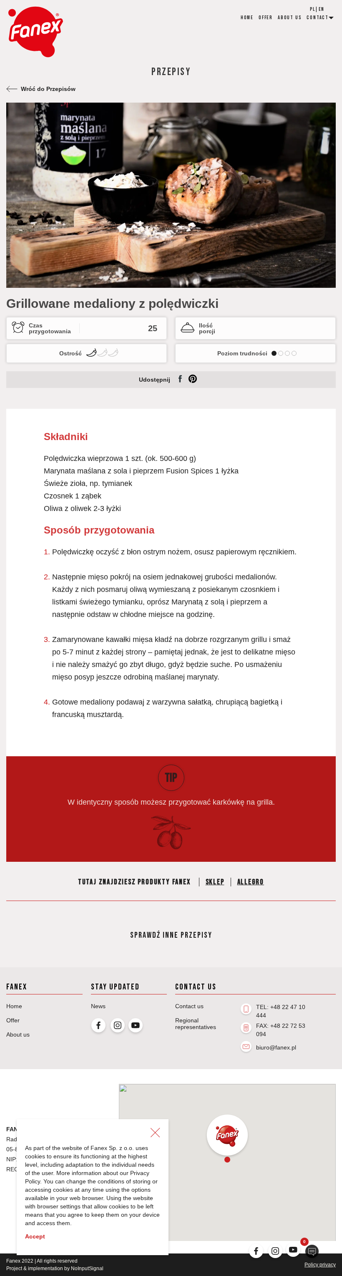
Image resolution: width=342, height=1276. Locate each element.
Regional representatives (195, 1023)
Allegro (250, 882)
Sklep (215, 882)
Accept (35, 1236)
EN (321, 9)
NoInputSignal (87, 1268)
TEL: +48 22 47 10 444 (280, 1011)
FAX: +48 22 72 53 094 (280, 1029)
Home (247, 18)
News (98, 1006)
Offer (266, 18)
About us (290, 18)
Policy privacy (320, 1265)
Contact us (189, 1006)
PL (312, 9)
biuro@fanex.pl (276, 1047)
